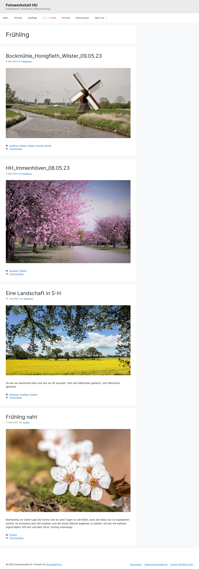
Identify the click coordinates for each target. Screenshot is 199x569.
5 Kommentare (16, 538)
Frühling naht (21, 417)
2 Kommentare (16, 274)
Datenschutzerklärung (156, 564)
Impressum (136, 564)
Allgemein (14, 394)
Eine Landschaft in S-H (33, 293)
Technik (18, 17)
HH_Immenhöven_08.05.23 (38, 168)
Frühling (23, 145)
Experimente (49, 17)
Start (5, 17)
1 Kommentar (15, 149)
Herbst (31, 145)
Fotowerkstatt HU (21, 5)
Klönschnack (82, 17)
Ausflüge (32, 17)
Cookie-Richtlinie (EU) (181, 564)
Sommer (40, 145)
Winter (48, 145)
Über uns (99, 17)
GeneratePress (54, 564)
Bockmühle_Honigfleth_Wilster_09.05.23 (54, 56)
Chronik (66, 17)
